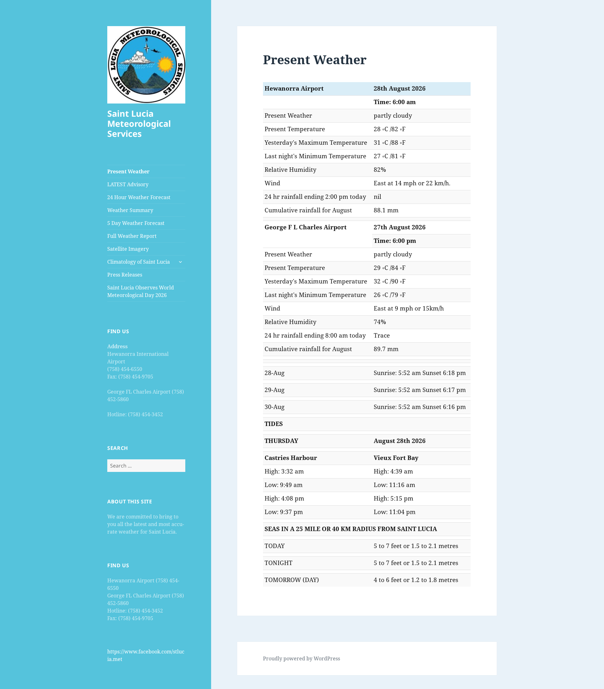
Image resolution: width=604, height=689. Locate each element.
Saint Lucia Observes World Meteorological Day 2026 (140, 291)
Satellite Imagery (128, 248)
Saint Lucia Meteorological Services (139, 123)
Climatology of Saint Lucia (138, 261)
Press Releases (124, 274)
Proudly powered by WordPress (301, 658)
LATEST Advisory (127, 184)
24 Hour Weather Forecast (139, 197)
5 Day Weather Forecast (136, 223)
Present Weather (128, 171)
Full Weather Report (132, 235)
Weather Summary (130, 210)
